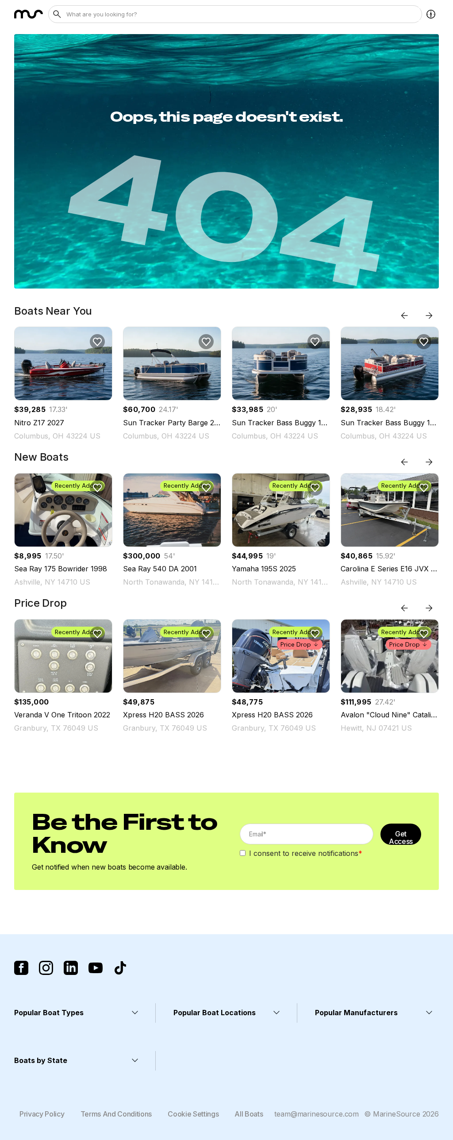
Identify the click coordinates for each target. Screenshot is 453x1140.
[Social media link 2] (46, 968)
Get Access (401, 837)
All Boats (248, 1113)
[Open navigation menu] (431, 14)
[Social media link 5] (120, 968)
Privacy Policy (42, 1113)
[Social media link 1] (21, 968)
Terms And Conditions (116, 1113)
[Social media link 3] (71, 968)
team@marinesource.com (316, 1113)
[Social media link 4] (95, 968)
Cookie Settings (193, 1113)
